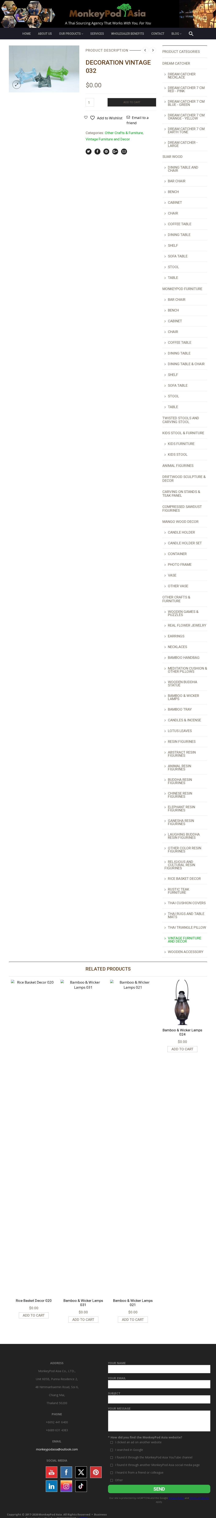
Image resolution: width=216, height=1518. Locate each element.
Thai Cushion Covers (187, 903)
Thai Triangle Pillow (187, 927)
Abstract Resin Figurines (182, 754)
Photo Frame (180, 564)
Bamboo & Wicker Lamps (183, 697)
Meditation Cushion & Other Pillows (187, 670)
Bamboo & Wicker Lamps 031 (83, 1302)
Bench (173, 192)
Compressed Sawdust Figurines (182, 509)
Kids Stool (178, 454)
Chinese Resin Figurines (180, 795)
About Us (45, 33)
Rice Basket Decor (184, 878)
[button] (191, 34)
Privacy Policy (176, 1497)
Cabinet (175, 202)
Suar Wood (172, 156)
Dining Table (179, 235)
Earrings (176, 636)
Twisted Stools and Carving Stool (180, 420)
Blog (175, 33)
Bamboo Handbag (184, 657)
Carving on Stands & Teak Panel (181, 494)
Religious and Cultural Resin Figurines (180, 865)
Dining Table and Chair (183, 169)
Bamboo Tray (180, 709)
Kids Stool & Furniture (183, 433)
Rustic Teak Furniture (178, 891)
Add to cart (131, 102)
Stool (173, 267)
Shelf (173, 245)
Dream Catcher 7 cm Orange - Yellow (186, 116)
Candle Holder (181, 532)
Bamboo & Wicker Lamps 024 (182, 1032)
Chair (173, 213)
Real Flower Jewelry (187, 625)
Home (26, 33)
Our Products (70, 33)
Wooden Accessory (185, 952)
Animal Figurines (177, 465)
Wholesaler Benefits (127, 33)
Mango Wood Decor (180, 521)
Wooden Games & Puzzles (183, 613)
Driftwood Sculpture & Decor (184, 479)
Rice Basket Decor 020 (34, 1300)
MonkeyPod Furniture (182, 289)
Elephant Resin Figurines (181, 808)
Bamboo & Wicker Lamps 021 (133, 1302)
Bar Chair (176, 181)
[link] (57, 1449)
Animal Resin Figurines (179, 767)
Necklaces (177, 647)
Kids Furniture (181, 444)
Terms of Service (199, 1497)
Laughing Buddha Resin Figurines (184, 836)
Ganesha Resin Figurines (181, 822)
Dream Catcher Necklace (182, 75)
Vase (172, 575)
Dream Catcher (176, 63)
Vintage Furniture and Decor (108, 139)
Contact (157, 33)
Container (177, 554)
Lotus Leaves (180, 731)
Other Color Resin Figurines (184, 849)
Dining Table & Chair (186, 364)
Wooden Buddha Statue (182, 683)
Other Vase (178, 586)
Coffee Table (179, 224)
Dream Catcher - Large (183, 144)
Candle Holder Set (185, 543)
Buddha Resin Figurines (180, 781)
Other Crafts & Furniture (124, 133)
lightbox (16, 84)
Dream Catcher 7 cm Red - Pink (186, 89)
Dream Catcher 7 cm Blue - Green (186, 103)
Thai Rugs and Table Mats (186, 915)
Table (173, 278)
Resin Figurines (182, 741)
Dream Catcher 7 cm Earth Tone (186, 130)
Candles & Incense (184, 720)
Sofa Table (178, 256)
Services (97, 33)
